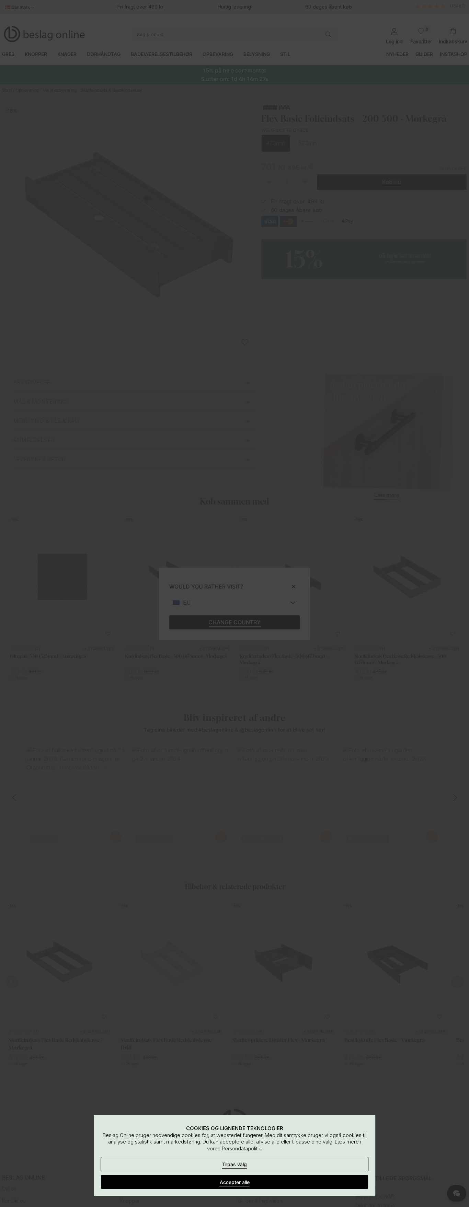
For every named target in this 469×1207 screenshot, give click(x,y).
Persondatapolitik (241, 1148)
